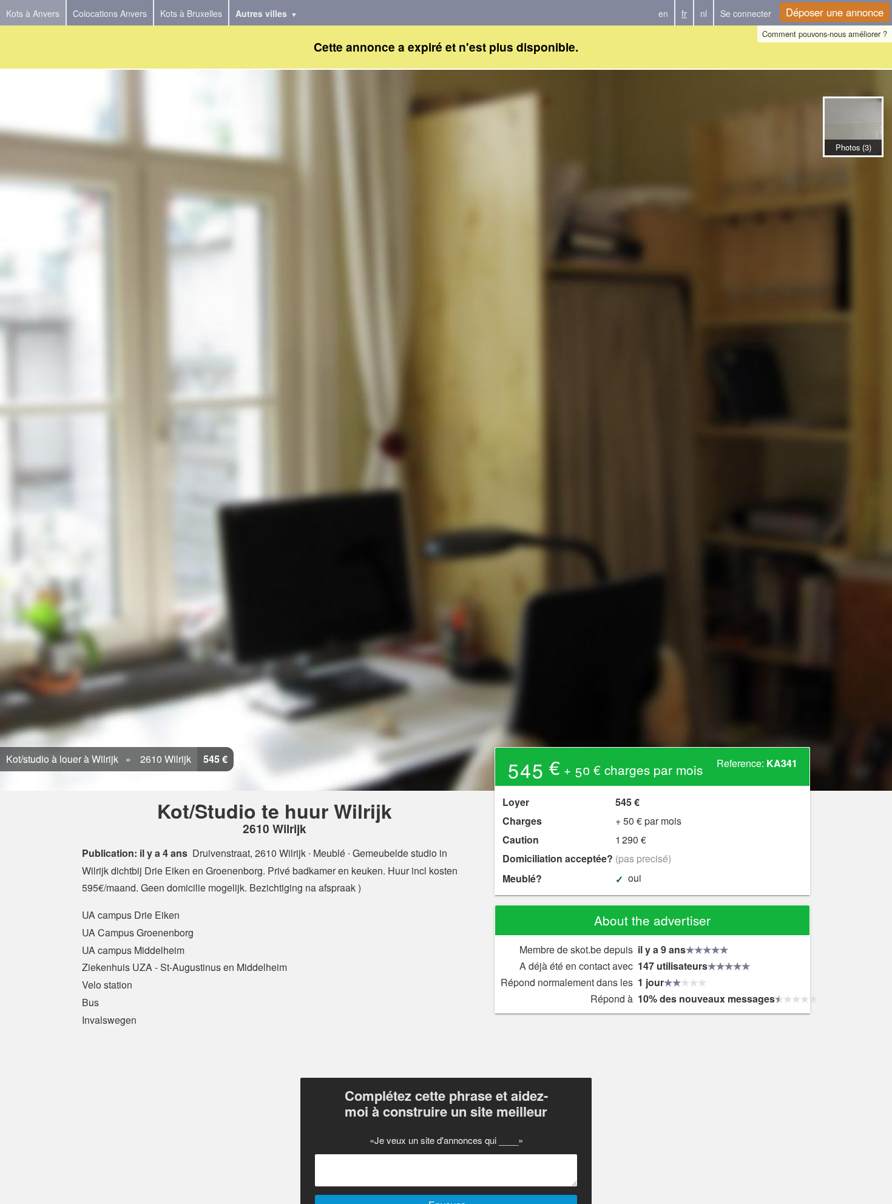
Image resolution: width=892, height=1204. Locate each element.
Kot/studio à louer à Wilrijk (62, 759)
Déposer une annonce (835, 12)
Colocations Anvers (110, 13)
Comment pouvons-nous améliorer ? (824, 33)
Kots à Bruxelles (191, 13)
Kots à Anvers (32, 13)
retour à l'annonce (853, 169)
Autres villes (261, 13)
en (663, 13)
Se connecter (745, 13)
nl (703, 13)
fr (684, 13)
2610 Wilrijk (164, 759)
